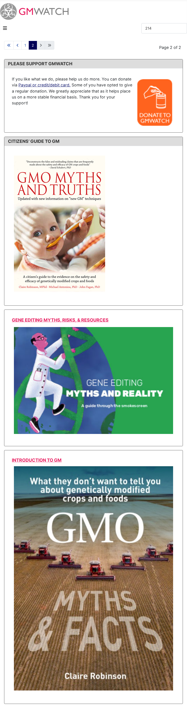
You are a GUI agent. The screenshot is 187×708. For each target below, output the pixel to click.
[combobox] (164, 28)
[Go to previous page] (17, 45)
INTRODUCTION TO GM (37, 460)
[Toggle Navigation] (5, 28)
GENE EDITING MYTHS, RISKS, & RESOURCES (60, 320)
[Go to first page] (9, 45)
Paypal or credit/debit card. (44, 85)
